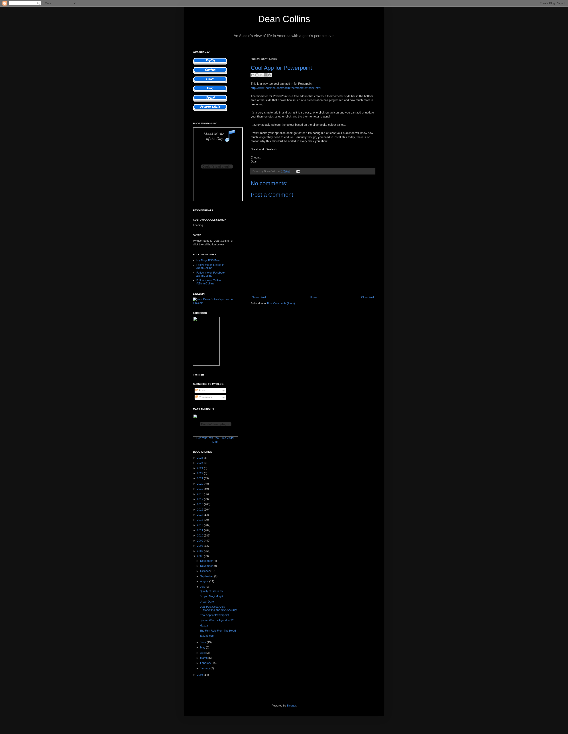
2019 (200, 488)
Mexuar (204, 625)
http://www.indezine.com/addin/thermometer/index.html (286, 88)
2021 (200, 478)
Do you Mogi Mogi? (211, 596)
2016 (200, 504)
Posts (201, 390)
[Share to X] (261, 75)
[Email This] (252, 75)
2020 (200, 483)
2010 (200, 535)
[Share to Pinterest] (269, 75)
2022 (200, 473)
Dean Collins (284, 19)
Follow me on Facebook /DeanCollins (210, 274)
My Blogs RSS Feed (208, 260)
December (206, 560)
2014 (200, 514)
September (207, 576)
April (203, 652)
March (204, 658)
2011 (200, 530)
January (205, 668)
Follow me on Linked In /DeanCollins (210, 266)
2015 (200, 509)
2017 (200, 499)
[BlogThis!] (257, 75)
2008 (200, 545)
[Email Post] (297, 171)
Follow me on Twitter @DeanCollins (208, 282)
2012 (200, 525)
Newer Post (259, 297)
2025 (200, 462)
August (204, 581)
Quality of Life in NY (211, 591)
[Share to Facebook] (265, 75)
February (206, 663)
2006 (200, 556)
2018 (200, 494)
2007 (200, 551)
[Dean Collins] (206, 364)
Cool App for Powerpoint (214, 615)
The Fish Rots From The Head (218, 630)
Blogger (291, 705)
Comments (205, 397)
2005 (200, 674)
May (203, 647)
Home (313, 297)
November (206, 566)
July (203, 586)
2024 (200, 468)
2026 (200, 457)
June (203, 642)
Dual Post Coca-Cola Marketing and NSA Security (218, 608)
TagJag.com (207, 635)
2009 (200, 540)
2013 (200, 519)
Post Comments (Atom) (281, 303)
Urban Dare (207, 601)
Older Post (367, 297)
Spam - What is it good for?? (217, 620)
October (205, 571)
